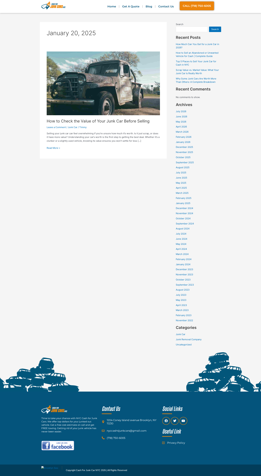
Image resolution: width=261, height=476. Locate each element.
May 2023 (181, 300)
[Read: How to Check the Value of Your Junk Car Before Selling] (103, 83)
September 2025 (185, 162)
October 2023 (183, 279)
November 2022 (184, 320)
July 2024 (181, 233)
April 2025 (181, 187)
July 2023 (181, 294)
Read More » (53, 147)
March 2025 (182, 192)
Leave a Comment (56, 127)
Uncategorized (184, 344)
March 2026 (182, 131)
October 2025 (183, 157)
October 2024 (183, 218)
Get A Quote (130, 6)
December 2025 (184, 147)
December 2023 (184, 269)
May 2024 (181, 244)
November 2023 (184, 274)
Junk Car (72, 127)
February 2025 (183, 198)
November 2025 (184, 152)
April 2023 (181, 305)
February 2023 (184, 315)
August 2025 (182, 167)
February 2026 (183, 136)
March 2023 (182, 310)
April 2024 (181, 249)
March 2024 (182, 254)
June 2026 (181, 116)
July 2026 (181, 111)
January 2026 (183, 142)
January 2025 (183, 203)
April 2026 (181, 126)
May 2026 (181, 121)
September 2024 (185, 223)
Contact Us (166, 6)
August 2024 (183, 228)
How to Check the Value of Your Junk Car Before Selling (98, 121)
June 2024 (181, 238)
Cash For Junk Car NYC (88, 470)
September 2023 (185, 284)
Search (179, 24)
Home (111, 6)
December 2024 (184, 208)
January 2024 (183, 264)
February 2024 (184, 259)
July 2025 (181, 172)
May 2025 (181, 182)
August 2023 (183, 289)
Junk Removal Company (188, 339)
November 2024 (184, 213)
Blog (149, 6)
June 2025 (181, 177)
